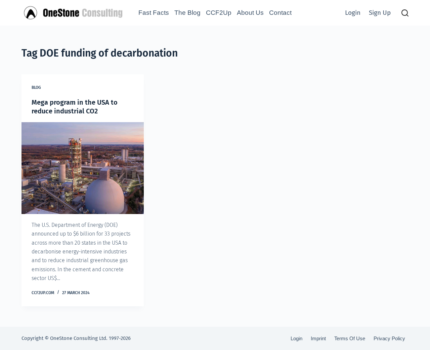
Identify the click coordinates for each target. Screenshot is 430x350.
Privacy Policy (389, 338)
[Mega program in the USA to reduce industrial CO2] (83, 168)
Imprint (318, 338)
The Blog (187, 12)
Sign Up (380, 12)
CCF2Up (218, 12)
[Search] (404, 12)
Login (352, 12)
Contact (280, 12)
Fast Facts (153, 12)
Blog (36, 87)
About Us (250, 12)
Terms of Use (349, 338)
